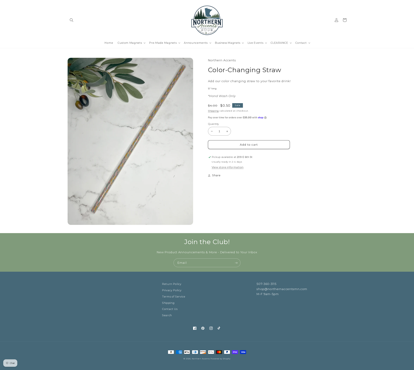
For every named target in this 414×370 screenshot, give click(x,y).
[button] (72, 20)
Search (167, 315)
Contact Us (170, 309)
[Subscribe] (236, 262)
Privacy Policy (172, 290)
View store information (228, 167)
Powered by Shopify (220, 359)
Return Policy (171, 284)
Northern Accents (201, 359)
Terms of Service (173, 296)
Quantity (213, 124)
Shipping (213, 110)
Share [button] (216, 175)
